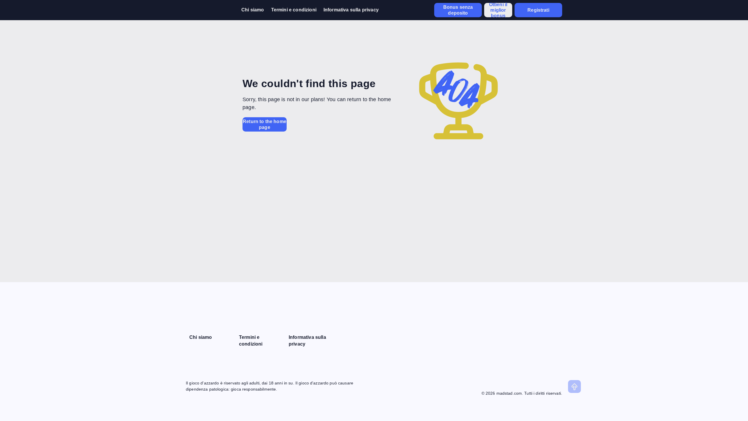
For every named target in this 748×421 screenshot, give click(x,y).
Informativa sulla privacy (351, 9)
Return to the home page (264, 124)
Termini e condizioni (293, 9)
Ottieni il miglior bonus (498, 10)
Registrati (538, 10)
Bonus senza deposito (458, 10)
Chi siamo (252, 9)
